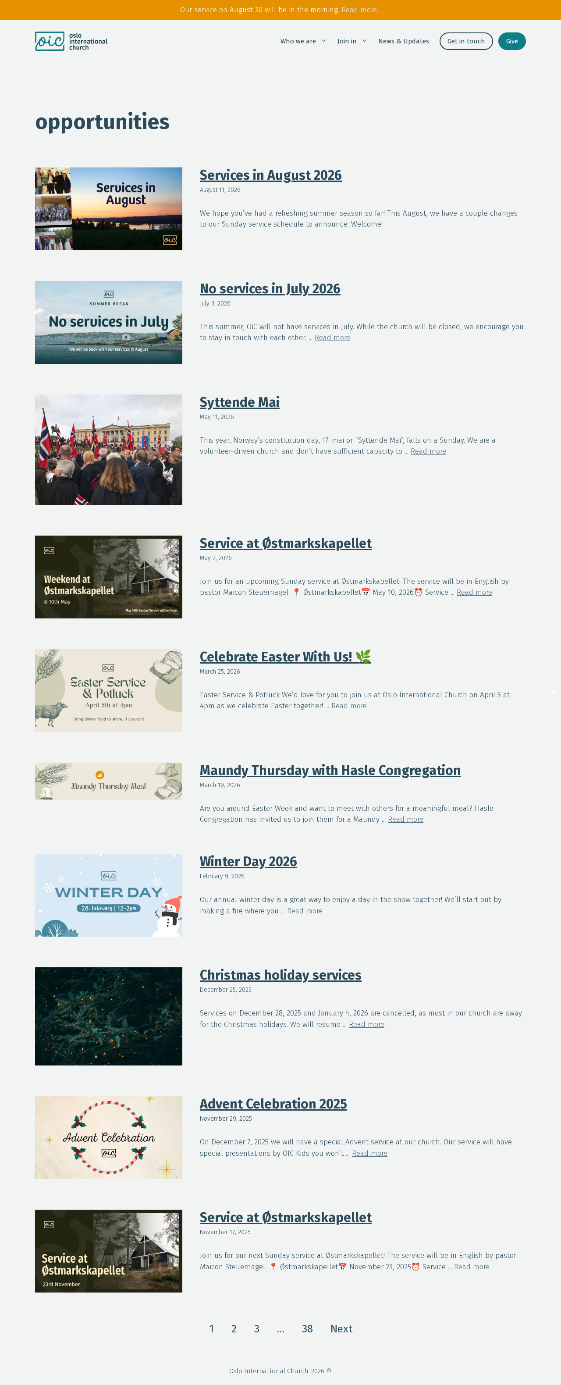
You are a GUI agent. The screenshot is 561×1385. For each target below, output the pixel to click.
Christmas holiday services (281, 975)
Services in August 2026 (271, 175)
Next (341, 1329)
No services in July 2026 (270, 289)
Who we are (298, 41)
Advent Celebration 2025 (273, 1104)
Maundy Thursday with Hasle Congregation (330, 770)
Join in (347, 41)
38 (307, 1329)
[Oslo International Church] (71, 41)
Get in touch (466, 41)
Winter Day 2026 (248, 862)
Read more (332, 337)
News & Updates (403, 41)
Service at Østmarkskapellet (286, 543)
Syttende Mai (240, 402)
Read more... (361, 9)
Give (512, 41)
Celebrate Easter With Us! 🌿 (285, 657)
